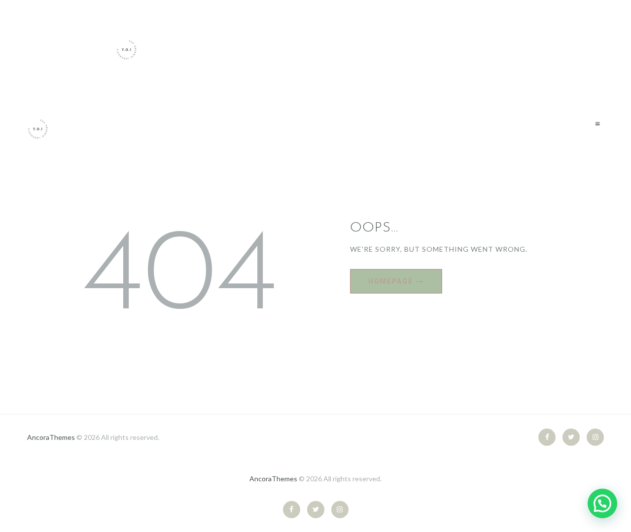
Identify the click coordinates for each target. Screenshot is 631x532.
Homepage (390, 281)
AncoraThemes (51, 437)
